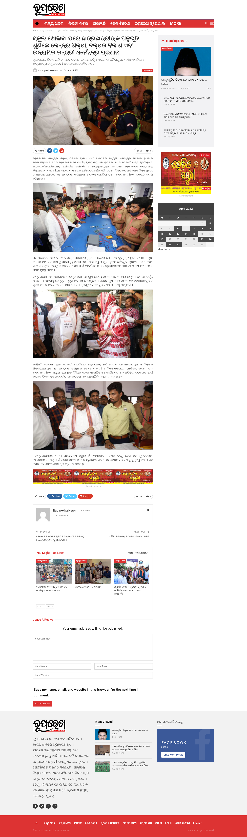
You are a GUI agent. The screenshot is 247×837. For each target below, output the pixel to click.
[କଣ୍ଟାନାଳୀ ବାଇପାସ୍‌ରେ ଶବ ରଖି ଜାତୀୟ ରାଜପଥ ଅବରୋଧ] (54, 571)
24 (210, 239)
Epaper (197, 823)
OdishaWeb (208, 830)
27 (178, 244)
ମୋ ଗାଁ (168, 823)
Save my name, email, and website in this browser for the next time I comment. (86, 692)
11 (162, 234)
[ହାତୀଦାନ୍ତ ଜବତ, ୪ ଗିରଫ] (93, 571)
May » (167, 249)
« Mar (160, 249)
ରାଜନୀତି (99, 23)
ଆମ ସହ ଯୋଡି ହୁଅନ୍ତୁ (170, 721)
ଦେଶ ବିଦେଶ (120, 23)
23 (202, 239)
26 (170, 244)
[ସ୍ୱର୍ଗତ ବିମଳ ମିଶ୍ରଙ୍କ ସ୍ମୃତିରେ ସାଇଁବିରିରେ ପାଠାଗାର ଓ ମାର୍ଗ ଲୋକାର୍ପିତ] (131, 571)
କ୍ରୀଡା (158, 823)
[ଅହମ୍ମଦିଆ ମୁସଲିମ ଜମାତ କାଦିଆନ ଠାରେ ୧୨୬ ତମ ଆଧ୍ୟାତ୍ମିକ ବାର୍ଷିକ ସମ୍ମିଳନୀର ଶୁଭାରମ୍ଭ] (102, 750)
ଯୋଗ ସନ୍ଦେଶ (182, 823)
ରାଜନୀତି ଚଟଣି (130, 823)
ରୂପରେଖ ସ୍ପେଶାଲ (150, 23)
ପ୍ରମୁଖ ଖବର (147, 70)
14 (186, 234)
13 (178, 234)
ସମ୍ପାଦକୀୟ (146, 823)
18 (162, 239)
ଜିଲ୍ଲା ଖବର (78, 23)
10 (210, 228)
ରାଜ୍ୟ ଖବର (54, 23)
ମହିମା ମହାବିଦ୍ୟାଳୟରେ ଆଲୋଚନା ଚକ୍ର (129, 536)
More (175, 23)
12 (170, 234)
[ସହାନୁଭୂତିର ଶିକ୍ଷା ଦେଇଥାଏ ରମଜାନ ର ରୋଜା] (186, 61)
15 (194, 234)
